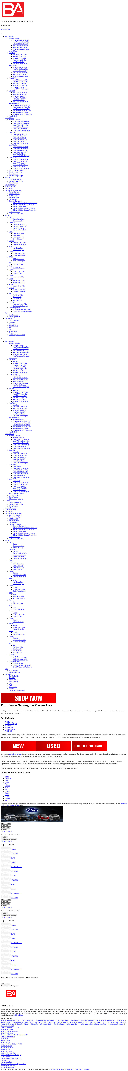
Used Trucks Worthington (21, 156)
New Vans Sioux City (20, 94)
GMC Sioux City (18, 237)
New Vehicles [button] (9, 36)
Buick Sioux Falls (18, 219)
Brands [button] (7, 215)
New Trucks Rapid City (20, 73)
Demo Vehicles (13, 174)
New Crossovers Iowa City (21, 109)
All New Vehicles (14, 38)
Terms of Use (78, 1069)
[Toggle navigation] (1, 33)
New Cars (12, 53)
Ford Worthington (18, 268)
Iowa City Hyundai (69, 1022)
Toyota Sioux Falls (19, 271)
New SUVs (12, 78)
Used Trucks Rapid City (20, 152)
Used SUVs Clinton (19, 167)
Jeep (10, 246)
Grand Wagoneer (14, 307)
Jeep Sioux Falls (18, 248)
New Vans (12, 91)
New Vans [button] (12, 403)
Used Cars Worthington (20, 143)
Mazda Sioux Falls (19, 286)
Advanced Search (6, 831)
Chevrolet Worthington (20, 230)
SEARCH (4, 837)
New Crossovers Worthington (22, 114)
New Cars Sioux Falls (20, 54)
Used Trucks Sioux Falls (20, 147)
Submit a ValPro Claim (16, 214)
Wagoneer (12, 302)
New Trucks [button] (13, 374)
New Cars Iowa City (19, 58)
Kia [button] (10, 643)
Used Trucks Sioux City (20, 148)
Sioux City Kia (18, 1022)
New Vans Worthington (20, 101)
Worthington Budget (7, 1026)
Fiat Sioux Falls (18, 264)
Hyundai (11, 288)
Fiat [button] (10, 600)
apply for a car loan (15, 754)
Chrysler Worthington (19, 244)
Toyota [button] (11, 611)
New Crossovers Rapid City (22, 110)
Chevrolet (12, 223)
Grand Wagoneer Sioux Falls (22, 309)
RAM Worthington (19, 260)
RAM (10, 257)
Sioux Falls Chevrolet (108, 1020)
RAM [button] (10, 593)
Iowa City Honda (55, 1022)
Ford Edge (8, 725)
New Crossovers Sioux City (21, 107)
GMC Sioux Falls (18, 233)
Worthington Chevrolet (116, 1024)
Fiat (10, 262)
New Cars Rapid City (19, 60)
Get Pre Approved (10, 185)
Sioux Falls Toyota (28, 1020)
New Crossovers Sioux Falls (22, 105)
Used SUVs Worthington (21, 168)
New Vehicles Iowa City (20, 44)
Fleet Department (14, 317)
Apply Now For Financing (9, 839)
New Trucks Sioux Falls (20, 67)
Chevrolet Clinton (18, 228)
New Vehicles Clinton (20, 47)
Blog (10, 327)
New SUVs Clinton (19, 87)
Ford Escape (9, 727)
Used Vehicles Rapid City (21, 127)
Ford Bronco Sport (11, 724)
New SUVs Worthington (20, 89)
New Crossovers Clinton (20, 112)
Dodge (11, 251)
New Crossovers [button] (14, 417)
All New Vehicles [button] (14, 343)
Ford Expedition (10, 729)
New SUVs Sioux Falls (20, 80)
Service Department (15, 192)
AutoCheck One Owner (16, 170)
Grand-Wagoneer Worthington (22, 311)
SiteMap (86, 1069)
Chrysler (11, 241)
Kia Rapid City (17, 300)
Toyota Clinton (17, 273)
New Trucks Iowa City (20, 71)
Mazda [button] (11, 631)
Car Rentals (8, 188)
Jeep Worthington (18, 250)
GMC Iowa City (18, 235)
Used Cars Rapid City (20, 139)
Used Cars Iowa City (19, 138)
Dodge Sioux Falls (19, 253)
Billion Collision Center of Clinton (24, 208)
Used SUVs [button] (12, 479)
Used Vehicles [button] (9, 118)
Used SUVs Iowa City (20, 163)
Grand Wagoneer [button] (14, 661)
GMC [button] (10, 560)
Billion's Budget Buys (16, 176)
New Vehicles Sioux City (21, 42)
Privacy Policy (13, 326)
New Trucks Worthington (21, 76)
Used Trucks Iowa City (20, 150)
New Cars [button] (12, 360)
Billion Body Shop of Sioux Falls (23, 204)
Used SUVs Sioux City (20, 161)
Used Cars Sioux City (20, 136)
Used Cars (12, 132)
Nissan (11, 279)
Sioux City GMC (95, 1022)
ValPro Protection (14, 212)
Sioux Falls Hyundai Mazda (45, 1020)
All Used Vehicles (14, 120)
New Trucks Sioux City (20, 69)
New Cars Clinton (18, 62)
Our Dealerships (14, 320)
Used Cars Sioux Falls (20, 134)
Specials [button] (7, 177)
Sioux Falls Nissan (63, 1020)
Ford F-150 (8, 731)
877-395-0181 (5, 29)
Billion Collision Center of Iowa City (24, 210)
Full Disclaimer (18, 1015)
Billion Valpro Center (19, 206)
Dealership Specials (15, 179)
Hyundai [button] (11, 636)
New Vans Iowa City (19, 96)
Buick (11, 217)
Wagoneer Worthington (20, 306)
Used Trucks (13, 145)
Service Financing (14, 194)
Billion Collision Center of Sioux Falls (25, 203)
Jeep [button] (10, 578)
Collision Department (15, 201)
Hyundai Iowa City (19, 291)
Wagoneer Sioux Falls (20, 304)
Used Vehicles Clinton (20, 129)
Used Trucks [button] (13, 464)
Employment (13, 324)
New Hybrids (13, 116)
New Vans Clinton (18, 100)
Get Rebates (5, 984)
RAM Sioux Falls (18, 259)
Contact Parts (13, 199)
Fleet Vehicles (13, 315)
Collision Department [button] (15, 524)
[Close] (1, 338)
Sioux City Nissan (23, 1024)
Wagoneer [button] (12, 654)
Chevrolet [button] (12, 549)
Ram (6, 784)
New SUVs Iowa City (20, 83)
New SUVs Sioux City (20, 82)
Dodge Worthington (19, 255)
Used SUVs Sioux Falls (20, 159)
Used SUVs (12, 157)
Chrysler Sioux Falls (19, 242)
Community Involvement (17, 335)
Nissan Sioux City (18, 282)
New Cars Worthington (20, 63)
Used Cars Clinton (18, 141)
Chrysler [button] (11, 571)
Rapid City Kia (6, 1022)
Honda (11, 275)
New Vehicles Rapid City (21, 45)
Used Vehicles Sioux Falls (21, 121)
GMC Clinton (17, 239)
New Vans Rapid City (20, 98)
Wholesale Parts (14, 197)
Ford (10, 266)
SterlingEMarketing (56, 1069)
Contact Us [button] (8, 318)
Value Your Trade (10, 186)
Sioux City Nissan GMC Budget (11, 1055)
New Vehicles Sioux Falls (21, 40)
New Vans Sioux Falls (20, 92)
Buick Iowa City (18, 221)
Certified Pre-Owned (15, 172)
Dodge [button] (11, 585)
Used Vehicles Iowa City (20, 125)
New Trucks (13, 65)
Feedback (12, 333)
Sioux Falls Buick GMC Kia (10, 1020)
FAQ (10, 329)
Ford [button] (10, 605)
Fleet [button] (6, 313)
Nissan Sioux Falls (19, 280)
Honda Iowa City (18, 277)
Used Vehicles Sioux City (21, 123)
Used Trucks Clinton (19, 154)
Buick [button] (11, 542)
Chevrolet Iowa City (19, 226)
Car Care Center (59, 1024)
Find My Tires (13, 195)
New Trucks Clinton (19, 74)
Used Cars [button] (12, 450)
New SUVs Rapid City (20, 85)
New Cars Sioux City (19, 56)
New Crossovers (14, 103)
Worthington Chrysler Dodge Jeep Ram (93, 1024)
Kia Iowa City (17, 298)
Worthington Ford (73, 1024)
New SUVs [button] (12, 388)
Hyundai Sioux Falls (19, 289)
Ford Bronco (9, 722)
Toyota (11, 270)
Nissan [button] (11, 623)
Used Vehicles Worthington (21, 130)
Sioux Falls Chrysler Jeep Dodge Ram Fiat (84, 1020)
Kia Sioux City (17, 297)
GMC (10, 232)
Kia (10, 293)
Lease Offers (13, 51)
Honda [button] (11, 618)
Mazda (11, 284)
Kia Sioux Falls (18, 295)
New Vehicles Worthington (21, 49)
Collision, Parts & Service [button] (13, 190)
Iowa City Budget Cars (110, 1022)
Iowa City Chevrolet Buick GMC (36, 1022)
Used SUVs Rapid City (20, 165)
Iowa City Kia (82, 1022)
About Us (12, 322)
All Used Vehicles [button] (14, 435)
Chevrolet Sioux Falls (19, 224)
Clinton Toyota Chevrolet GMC (41, 1024)
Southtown (120, 1020)
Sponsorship (13, 331)
